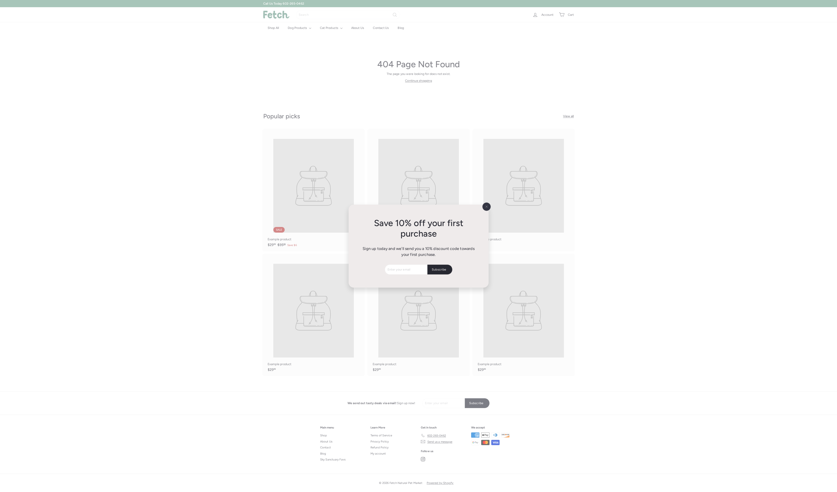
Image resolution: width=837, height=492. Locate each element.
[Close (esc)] (486, 206)
